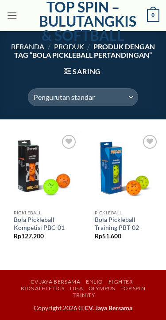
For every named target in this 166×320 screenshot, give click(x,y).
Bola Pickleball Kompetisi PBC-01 (39, 223)
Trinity (84, 295)
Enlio (94, 281)
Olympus (102, 288)
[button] (12, 15)
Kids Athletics (43, 288)
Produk (69, 46)
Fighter (120, 281)
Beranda (27, 46)
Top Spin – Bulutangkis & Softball (83, 21)
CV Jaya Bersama (55, 281)
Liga (76, 288)
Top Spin (132, 288)
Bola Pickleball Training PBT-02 (117, 223)
